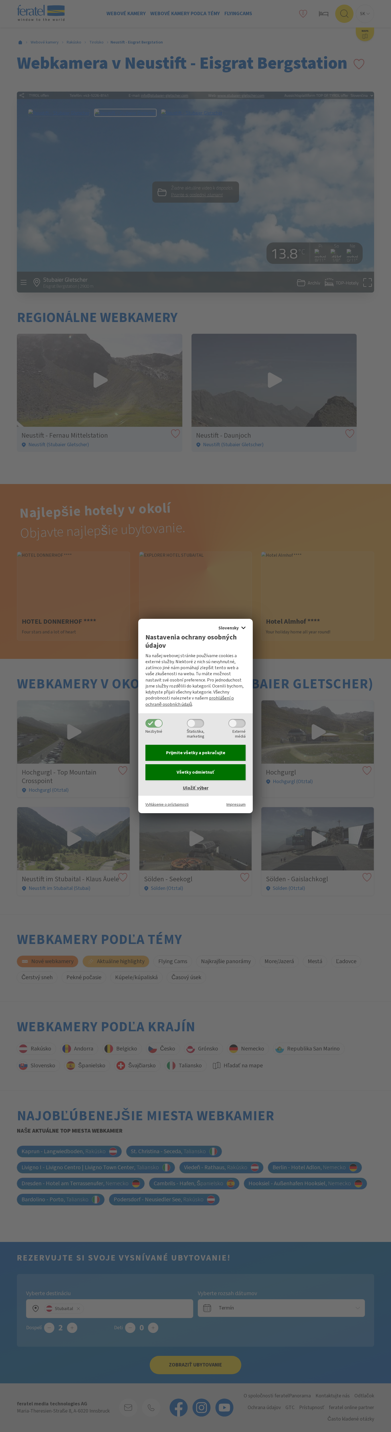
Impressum (236, 804)
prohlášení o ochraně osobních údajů (189, 701)
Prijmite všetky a (195, 753)
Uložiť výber (195, 788)
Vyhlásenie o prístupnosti (167, 804)
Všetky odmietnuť (196, 772)
